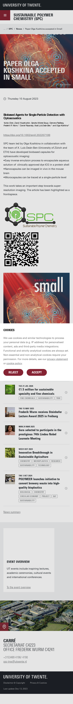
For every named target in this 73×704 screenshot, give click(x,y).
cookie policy (14, 363)
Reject (13, 372)
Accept (37, 372)
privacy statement (57, 359)
